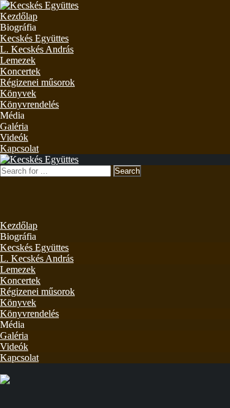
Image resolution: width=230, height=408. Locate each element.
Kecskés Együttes (34, 38)
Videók (14, 137)
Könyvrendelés (29, 104)
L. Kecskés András (37, 49)
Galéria (14, 126)
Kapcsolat (19, 148)
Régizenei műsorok (37, 82)
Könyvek (18, 93)
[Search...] (7, 182)
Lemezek (18, 60)
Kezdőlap (18, 16)
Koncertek (20, 71)
